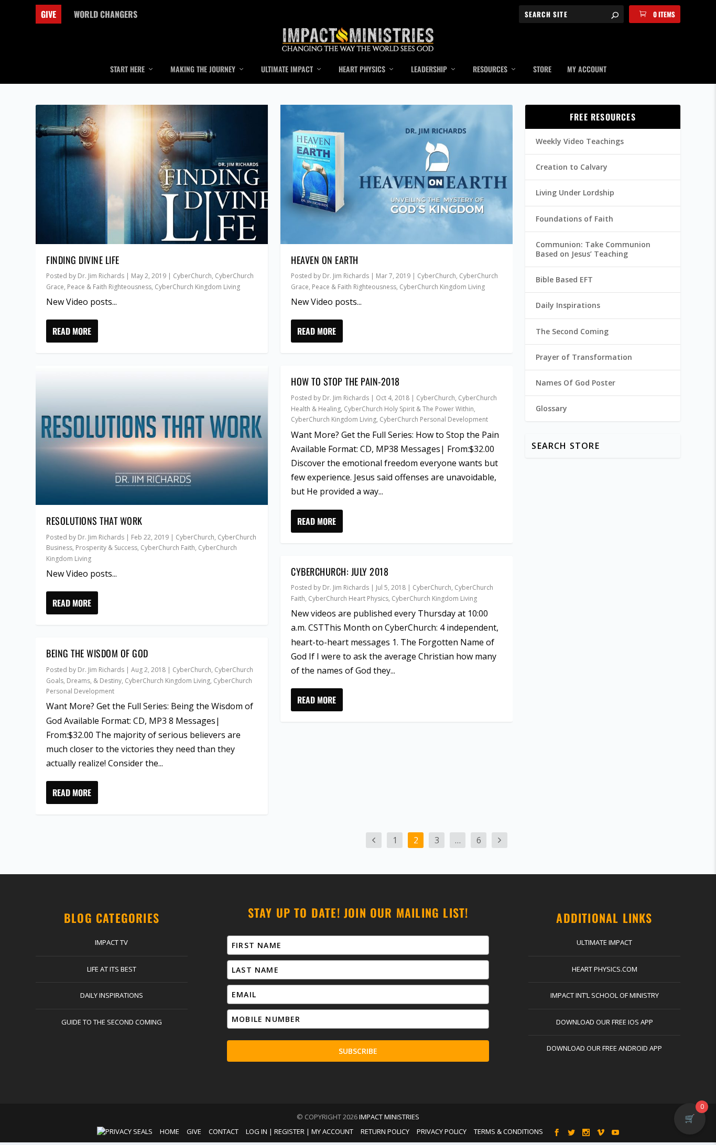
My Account (586, 69)
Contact (223, 1131)
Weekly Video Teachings (580, 141)
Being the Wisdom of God (97, 653)
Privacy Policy (442, 1131)
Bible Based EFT (564, 279)
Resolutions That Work (94, 520)
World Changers (105, 14)
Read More (71, 331)
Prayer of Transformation (584, 357)
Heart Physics (362, 69)
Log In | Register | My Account (299, 1131)
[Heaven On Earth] (396, 174)
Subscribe (358, 1051)
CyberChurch (192, 275)
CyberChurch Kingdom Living (197, 286)
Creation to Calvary (571, 167)
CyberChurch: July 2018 (339, 571)
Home (169, 1131)
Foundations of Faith (574, 219)
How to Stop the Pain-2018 (345, 381)
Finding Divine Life (83, 260)
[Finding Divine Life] (152, 174)
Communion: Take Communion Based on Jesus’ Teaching (593, 249)
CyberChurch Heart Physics (348, 598)
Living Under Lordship (575, 192)
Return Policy (385, 1131)
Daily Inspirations (568, 305)
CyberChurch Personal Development (433, 419)
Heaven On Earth (325, 260)
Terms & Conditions (508, 1131)
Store (542, 69)
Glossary (551, 408)
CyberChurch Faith (167, 547)
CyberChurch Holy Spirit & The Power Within (409, 408)
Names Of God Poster (575, 383)
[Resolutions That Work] (152, 435)
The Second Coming (572, 331)
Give (48, 14)
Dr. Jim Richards (101, 275)
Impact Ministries (389, 1116)
